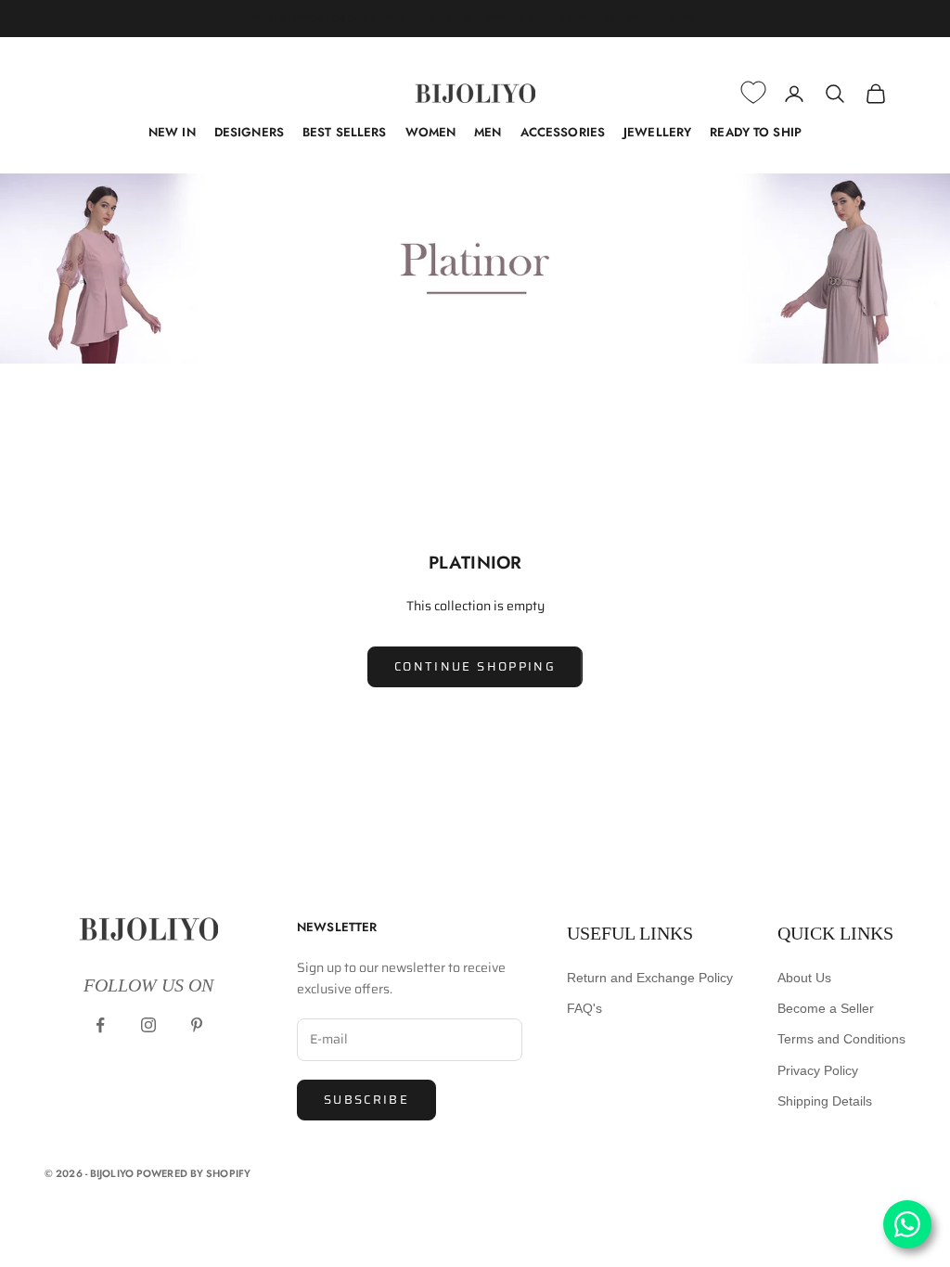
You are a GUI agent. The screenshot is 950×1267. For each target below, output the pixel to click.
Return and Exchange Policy (650, 977)
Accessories (562, 132)
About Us (804, 977)
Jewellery (657, 132)
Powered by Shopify (193, 1173)
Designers (249, 132)
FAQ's (584, 1008)
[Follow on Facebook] (100, 1025)
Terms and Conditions (841, 1038)
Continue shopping (475, 666)
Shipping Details (824, 1101)
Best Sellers (344, 132)
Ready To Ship (756, 132)
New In (172, 132)
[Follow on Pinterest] (196, 1025)
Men (487, 132)
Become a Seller (825, 1008)
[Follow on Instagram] (148, 1025)
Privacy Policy (817, 1070)
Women (430, 132)
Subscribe (366, 1099)
